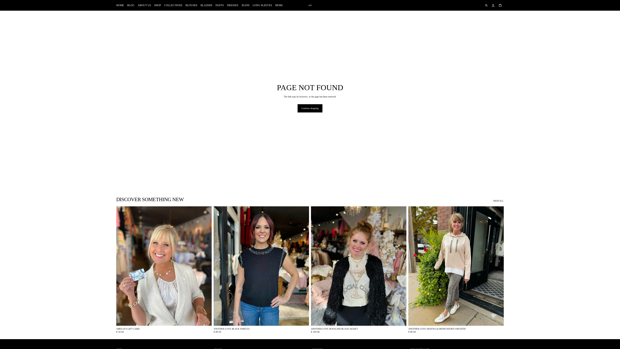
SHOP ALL (498, 201)
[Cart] (500, 5)
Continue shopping (310, 108)
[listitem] (279, 5)
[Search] (486, 5)
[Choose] (207, 321)
